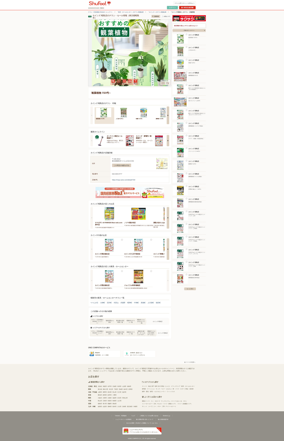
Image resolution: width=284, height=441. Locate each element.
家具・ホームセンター (188, 386)
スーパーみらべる (176, 401)
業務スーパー (146, 401)
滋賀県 (114, 398)
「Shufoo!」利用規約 (120, 415)
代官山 (116, 303)
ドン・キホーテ (155, 401)
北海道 (100, 386)
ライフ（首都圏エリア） (185, 404)
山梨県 (100, 392)
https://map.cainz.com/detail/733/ (123, 180)
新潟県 (110, 392)
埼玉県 (111, 389)
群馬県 (130, 389)
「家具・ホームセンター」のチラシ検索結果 (130, 12)
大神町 (102, 303)
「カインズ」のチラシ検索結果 (157, 12)
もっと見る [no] (190, 289)
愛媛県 (110, 403)
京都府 (110, 398)
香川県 (105, 403)
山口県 (119, 401)
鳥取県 (110, 401)
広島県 (105, 401)
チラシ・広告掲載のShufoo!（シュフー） (100, 12)
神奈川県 (105, 389)
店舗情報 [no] (155, 16)
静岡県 (105, 395)
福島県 (129, 386)
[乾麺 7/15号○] (144, 112)
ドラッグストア (175, 386)
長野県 (105, 392)
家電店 (144, 389)
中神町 (136, 303)
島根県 (114, 401)
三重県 (114, 395)
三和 (163, 406)
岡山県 (100, 401)
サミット (144, 406)
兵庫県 (105, 398)
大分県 (119, 406)
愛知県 (100, 395)
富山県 (114, 392)
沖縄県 (135, 406)
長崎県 (110, 406)
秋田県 (119, 386)
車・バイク (176, 389)
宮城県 (114, 386)
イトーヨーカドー (147, 404)
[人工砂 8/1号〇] (124, 112)
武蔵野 (123, 303)
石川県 (119, 392)
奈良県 (119, 398)
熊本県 (114, 406)
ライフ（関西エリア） (170, 404)
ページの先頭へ (189, 362)
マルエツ (159, 404)
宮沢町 (109, 303)
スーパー (144, 386)
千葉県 (116, 389)
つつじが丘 (94, 303)
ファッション (151, 389)
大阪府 (100, 398)
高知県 (114, 403)
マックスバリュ (165, 401)
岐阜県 (110, 395)
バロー (159, 406)
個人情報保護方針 (163, 419)
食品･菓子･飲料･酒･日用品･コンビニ (159, 386)
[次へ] (168, 115)
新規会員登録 (187, 7)
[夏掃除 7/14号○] (164, 112)
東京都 (100, 389)
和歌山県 (125, 398)
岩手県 (110, 386)
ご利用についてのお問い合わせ (149, 415)
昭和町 (129, 303)
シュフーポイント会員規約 (123, 419)
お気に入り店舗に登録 (166, 16)
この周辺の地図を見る (121, 165)
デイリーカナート (171, 406)
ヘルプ (133, 415)
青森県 (105, 386)
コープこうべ (152, 406)
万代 (155, 404)
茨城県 (121, 389)
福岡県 (100, 406)
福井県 (124, 392)
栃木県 (126, 389)
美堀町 (143, 303)
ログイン (172, 7)
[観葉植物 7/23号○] (104, 112)
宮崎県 (124, 406)
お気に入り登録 (122, 239)
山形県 (124, 386)
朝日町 (158, 303)
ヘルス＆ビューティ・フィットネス (164, 391)
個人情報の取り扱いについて (144, 419)
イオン (185, 401)
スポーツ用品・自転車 (186, 389)
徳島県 (100, 403)
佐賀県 (105, 406)
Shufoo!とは (166, 415)
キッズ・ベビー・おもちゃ (164, 389)
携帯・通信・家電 (147, 391)
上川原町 (151, 303)
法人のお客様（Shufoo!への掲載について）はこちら (142, 423)
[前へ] (91, 115)
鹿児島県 (129, 406)
